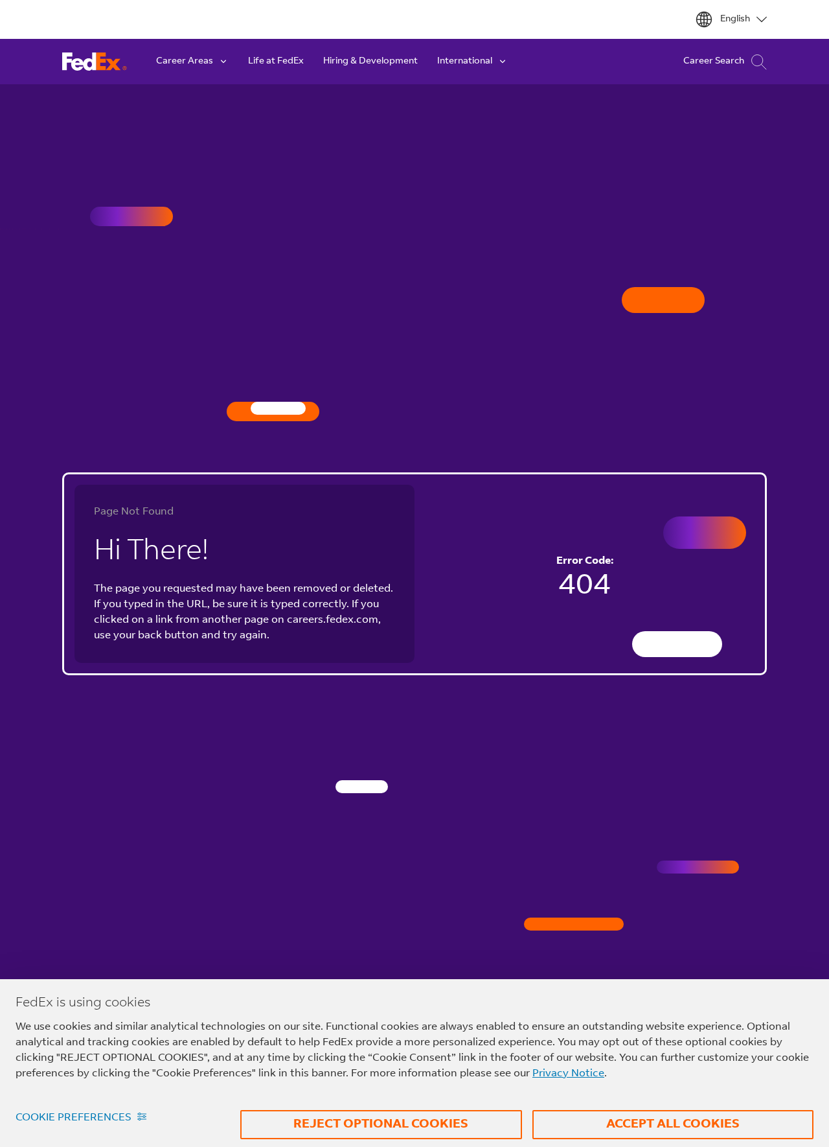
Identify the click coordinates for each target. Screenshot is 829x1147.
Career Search (713, 61)
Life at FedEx (276, 61)
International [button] (464, 61)
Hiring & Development (370, 61)
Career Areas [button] (184, 61)
